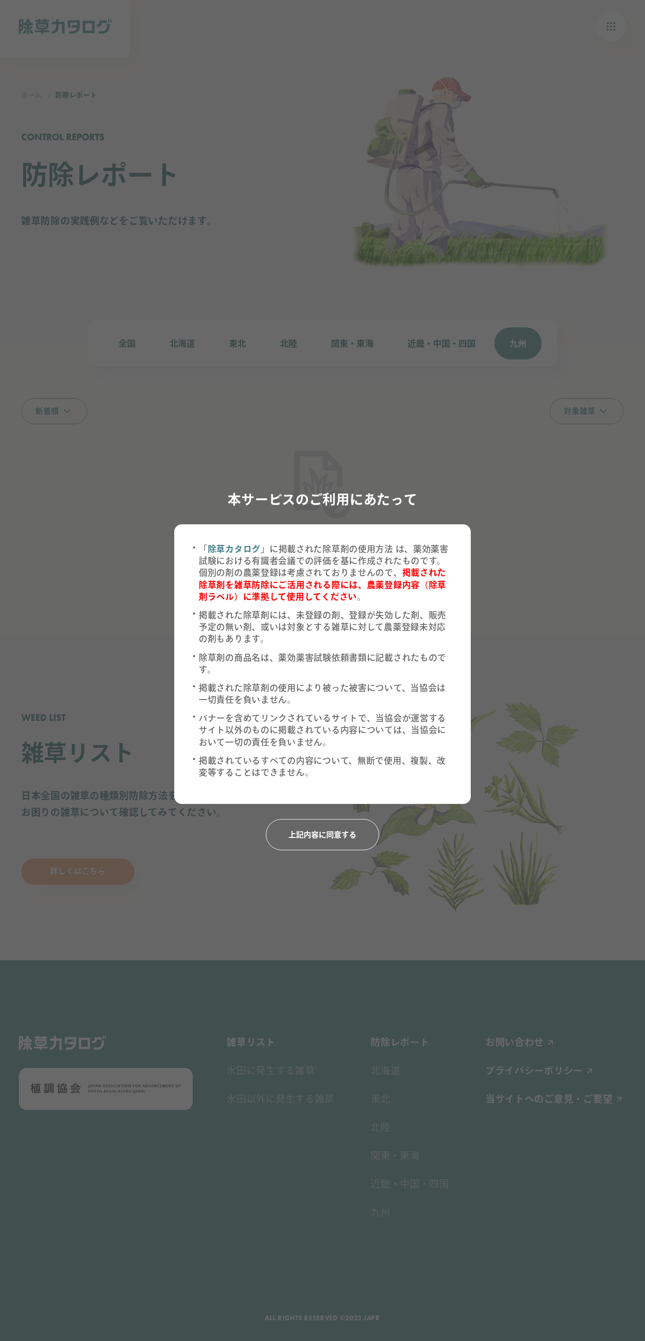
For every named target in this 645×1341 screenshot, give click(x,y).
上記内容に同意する (322, 835)
